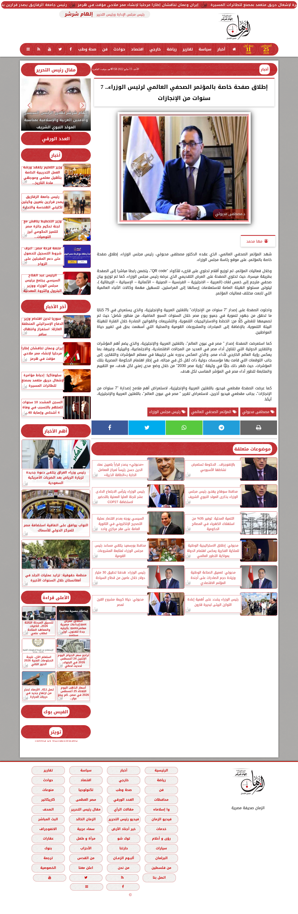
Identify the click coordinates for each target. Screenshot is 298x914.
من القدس (85, 858)
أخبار (221, 49)
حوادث (119, 49)
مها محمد (254, 241)
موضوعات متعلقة (252, 449)
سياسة (205, 49)
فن (105, 49)
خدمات (161, 829)
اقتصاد (137, 49)
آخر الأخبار (55, 306)
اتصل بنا (159, 877)
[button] (82, 105)
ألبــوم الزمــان (123, 858)
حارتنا (123, 848)
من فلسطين (161, 868)
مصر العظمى (85, 800)
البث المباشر (48, 819)
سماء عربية (86, 829)
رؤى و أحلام (161, 838)
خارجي (155, 49)
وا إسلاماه (161, 809)
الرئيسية (161, 770)
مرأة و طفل (85, 838)
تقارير (188, 49)
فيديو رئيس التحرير (123, 819)
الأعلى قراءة (56, 597)
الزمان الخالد (85, 819)
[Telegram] (221, 427)
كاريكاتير (48, 800)
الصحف (48, 809)
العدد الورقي (56, 138)
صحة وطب (87, 49)
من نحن (123, 868)
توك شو (123, 838)
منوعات (48, 790)
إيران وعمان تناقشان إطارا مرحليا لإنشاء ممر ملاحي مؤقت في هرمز (175, 4)
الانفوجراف (48, 829)
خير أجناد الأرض (124, 829)
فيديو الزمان (161, 819)
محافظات (161, 800)
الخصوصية (48, 868)
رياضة (172, 49)
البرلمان (161, 858)
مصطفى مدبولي (256, 411)
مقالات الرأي (123, 809)
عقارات (48, 838)
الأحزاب (85, 848)
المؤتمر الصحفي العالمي (212, 411)
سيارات (161, 848)
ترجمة (48, 858)
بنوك (48, 848)
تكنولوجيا (85, 790)
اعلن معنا (85, 868)
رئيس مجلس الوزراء (165, 411)
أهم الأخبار (55, 431)
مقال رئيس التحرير (56, 70)
